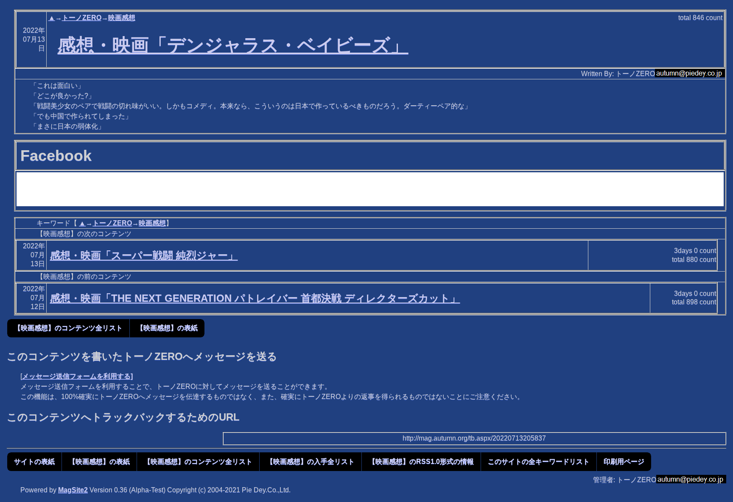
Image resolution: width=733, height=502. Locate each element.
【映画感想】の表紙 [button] (167, 327)
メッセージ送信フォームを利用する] (77, 376)
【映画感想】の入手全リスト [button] (310, 461)
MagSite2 (73, 490)
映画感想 (121, 17)
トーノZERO (81, 17)
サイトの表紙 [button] (34, 461)
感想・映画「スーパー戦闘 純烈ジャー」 (144, 255)
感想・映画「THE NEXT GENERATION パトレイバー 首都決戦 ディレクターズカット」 (255, 298)
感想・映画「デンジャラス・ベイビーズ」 (233, 45)
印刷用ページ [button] (624, 461)
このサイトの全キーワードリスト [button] (539, 461)
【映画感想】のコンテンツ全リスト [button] (68, 327)
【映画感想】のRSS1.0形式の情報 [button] (421, 461)
